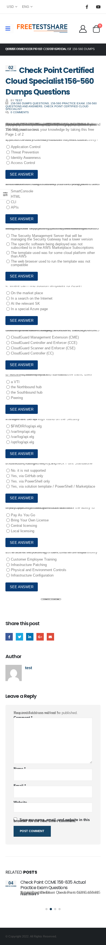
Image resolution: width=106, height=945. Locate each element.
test (18, 100)
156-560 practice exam (68, 103)
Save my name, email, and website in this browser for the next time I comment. (52, 820)
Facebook (9, 636)
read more (28, 894)
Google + (40, 636)
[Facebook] (87, 7)
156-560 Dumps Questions (30, 103)
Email (50, 636)
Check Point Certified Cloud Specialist (46, 107)
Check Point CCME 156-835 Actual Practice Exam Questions (53, 884)
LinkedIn (29, 636)
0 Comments (20, 112)
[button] (46, 909)
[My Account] (83, 28)
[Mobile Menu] (9, 28)
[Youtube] (98, 7)
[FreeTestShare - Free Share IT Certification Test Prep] (42, 28)
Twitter (19, 636)
